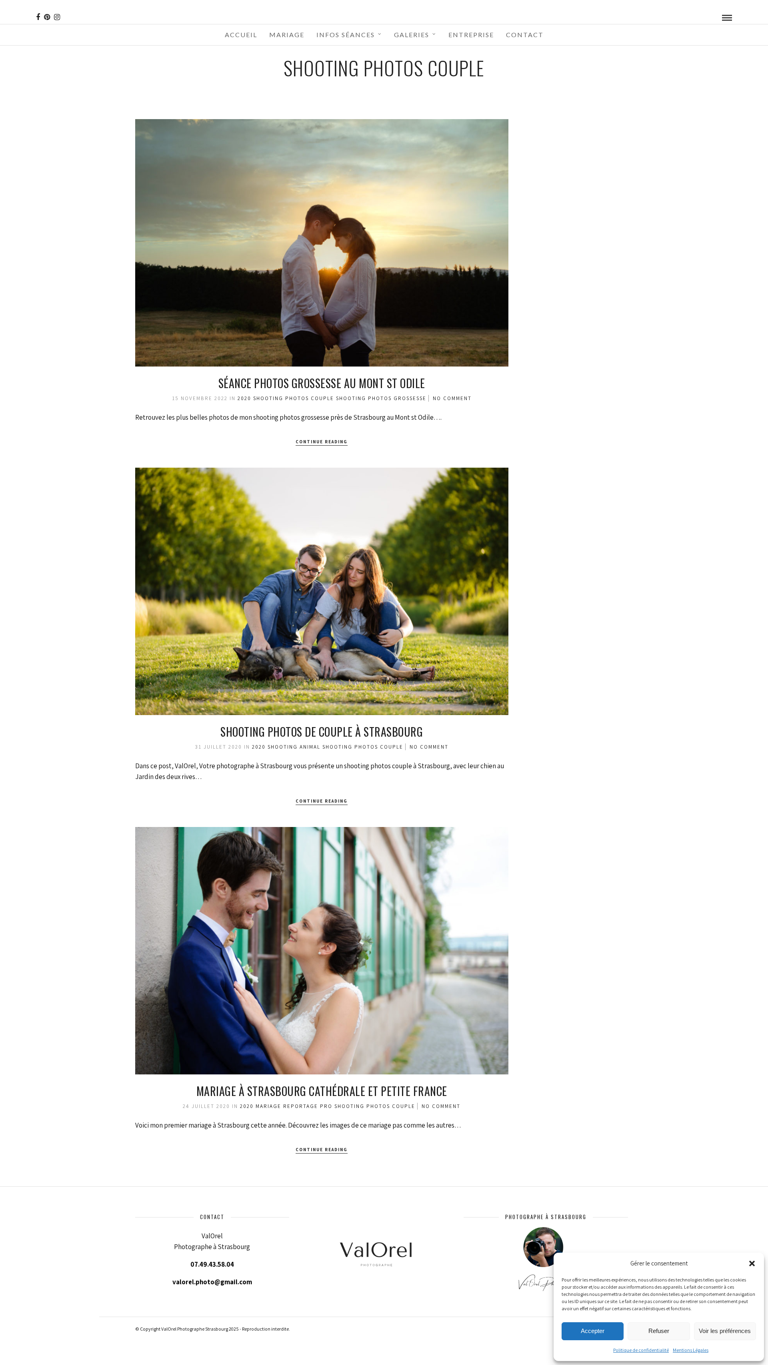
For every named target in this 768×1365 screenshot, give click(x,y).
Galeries (411, 34)
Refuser (658, 1330)
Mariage (286, 34)
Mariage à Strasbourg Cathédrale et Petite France (321, 1091)
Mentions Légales (690, 1350)
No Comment (452, 398)
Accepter (592, 1330)
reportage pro (307, 1106)
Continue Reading (322, 441)
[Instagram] (57, 17)
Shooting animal (294, 746)
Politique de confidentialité (641, 1350)
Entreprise (471, 34)
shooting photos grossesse (381, 398)
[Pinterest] (47, 17)
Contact (525, 34)
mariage (268, 1106)
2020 (244, 398)
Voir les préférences (725, 1330)
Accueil (241, 34)
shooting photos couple (293, 398)
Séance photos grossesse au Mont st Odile (321, 383)
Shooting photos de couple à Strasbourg (321, 731)
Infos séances (345, 34)
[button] (752, 1263)
